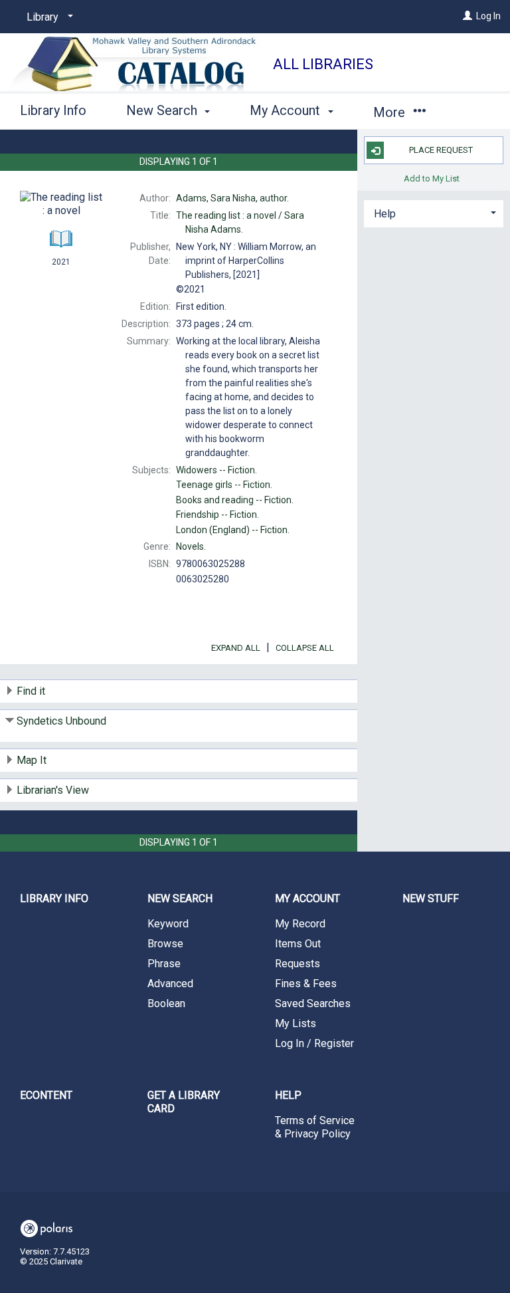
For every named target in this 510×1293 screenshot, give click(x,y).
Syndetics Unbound (61, 721)
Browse (165, 943)
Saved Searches (313, 1003)
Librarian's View (53, 790)
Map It (31, 760)
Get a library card (183, 1102)
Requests (297, 963)
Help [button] (385, 213)
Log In (488, 16)
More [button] (390, 112)
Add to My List (432, 178)
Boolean (166, 1003)
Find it (31, 691)
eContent (46, 1095)
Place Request (441, 150)
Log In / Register (314, 1043)
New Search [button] (163, 110)
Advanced (170, 983)
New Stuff (430, 898)
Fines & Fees (306, 983)
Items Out (298, 943)
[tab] (433, 212)
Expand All (235, 648)
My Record (300, 923)
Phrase (164, 963)
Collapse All (305, 648)
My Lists (295, 1023)
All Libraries (323, 64)
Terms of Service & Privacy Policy (315, 1127)
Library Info (53, 110)
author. (232, 198)
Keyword (168, 923)
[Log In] (467, 16)
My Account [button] (286, 110)
